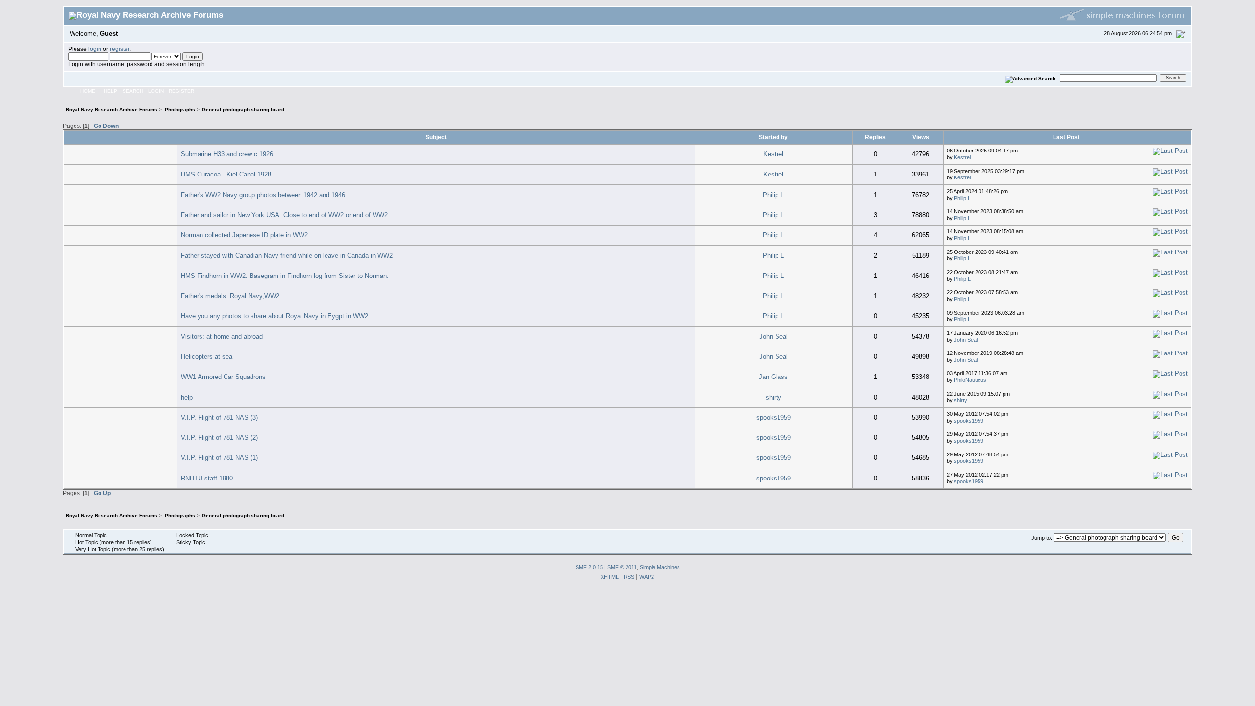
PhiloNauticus (970, 380)
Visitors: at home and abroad (222, 336)
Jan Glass (773, 376)
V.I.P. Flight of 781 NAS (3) (219, 417)
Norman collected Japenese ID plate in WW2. (245, 235)
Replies (875, 137)
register (119, 49)
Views (920, 137)
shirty (773, 397)
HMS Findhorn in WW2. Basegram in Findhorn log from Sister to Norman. (285, 275)
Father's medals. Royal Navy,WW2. (231, 296)
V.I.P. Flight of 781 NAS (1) (219, 457)
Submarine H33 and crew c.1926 (227, 154)
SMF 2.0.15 (589, 567)
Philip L (773, 195)
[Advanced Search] (1030, 77)
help (187, 397)
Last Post (1067, 137)
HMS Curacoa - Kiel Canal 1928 (226, 174)
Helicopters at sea (206, 356)
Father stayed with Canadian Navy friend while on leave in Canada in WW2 (287, 255)
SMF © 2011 (622, 567)
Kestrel (773, 154)
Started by (773, 137)
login (94, 49)
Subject (436, 137)
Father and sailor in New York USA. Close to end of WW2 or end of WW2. (285, 215)
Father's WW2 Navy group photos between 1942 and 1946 (263, 195)
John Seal (773, 336)
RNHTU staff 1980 (207, 478)
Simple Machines (660, 567)
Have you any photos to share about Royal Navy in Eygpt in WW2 (274, 316)
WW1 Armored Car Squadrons (223, 376)
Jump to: (1041, 538)
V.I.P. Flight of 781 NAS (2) (219, 437)
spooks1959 (773, 417)
